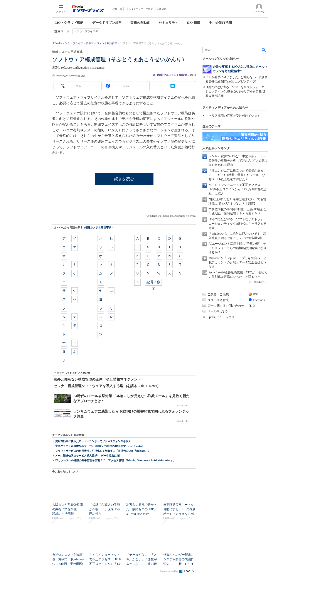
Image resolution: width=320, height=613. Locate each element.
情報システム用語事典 (98, 227)
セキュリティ (168, 22)
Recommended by (169, 571)
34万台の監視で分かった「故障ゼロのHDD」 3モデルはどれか (143, 509)
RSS (256, 294)
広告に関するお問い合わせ (225, 305)
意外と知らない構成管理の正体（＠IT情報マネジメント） (99, 379)
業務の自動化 (140, 22)
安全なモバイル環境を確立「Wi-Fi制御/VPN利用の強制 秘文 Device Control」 (100, 446)
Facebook (259, 300)
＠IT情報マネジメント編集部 (170, 74)
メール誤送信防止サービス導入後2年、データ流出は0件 (88, 455)
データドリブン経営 (107, 22)
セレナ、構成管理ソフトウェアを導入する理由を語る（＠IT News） (107, 386)
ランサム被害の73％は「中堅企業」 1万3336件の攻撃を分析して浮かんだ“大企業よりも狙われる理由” (238, 161)
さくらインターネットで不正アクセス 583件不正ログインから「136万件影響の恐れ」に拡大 (237, 189)
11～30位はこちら (258, 282)
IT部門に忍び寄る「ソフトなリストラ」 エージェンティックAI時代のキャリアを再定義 (238, 224)
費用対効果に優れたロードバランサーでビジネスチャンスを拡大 (93, 441)
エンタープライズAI (86, 31)
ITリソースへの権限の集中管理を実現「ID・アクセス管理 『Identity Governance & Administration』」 (115, 460)
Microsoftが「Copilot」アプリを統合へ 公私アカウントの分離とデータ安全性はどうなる (237, 262)
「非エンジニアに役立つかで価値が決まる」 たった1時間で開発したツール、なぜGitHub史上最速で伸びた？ (237, 175)
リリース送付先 (218, 300)
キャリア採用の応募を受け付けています (232, 115)
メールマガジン (218, 311)
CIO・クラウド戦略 (69, 22)
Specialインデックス (221, 317)
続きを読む (124, 179)
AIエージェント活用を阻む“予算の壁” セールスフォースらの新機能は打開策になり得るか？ (237, 248)
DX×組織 (193, 22)
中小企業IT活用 (220, 22)
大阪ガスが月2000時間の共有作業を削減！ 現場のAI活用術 (67, 509)
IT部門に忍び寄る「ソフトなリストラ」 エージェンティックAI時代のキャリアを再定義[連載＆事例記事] (236, 92)
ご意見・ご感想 (218, 294)
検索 (264, 50)
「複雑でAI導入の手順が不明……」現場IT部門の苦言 (104, 509)
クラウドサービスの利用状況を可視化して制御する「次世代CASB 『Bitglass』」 (102, 450)
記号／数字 (153, 283)
